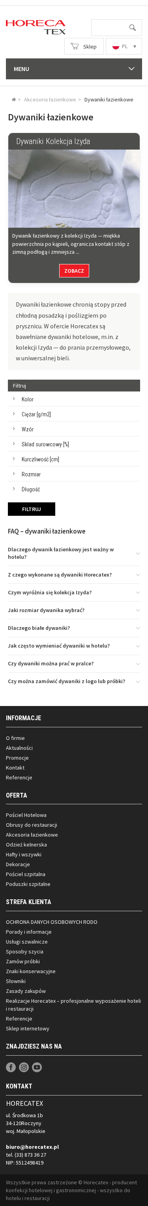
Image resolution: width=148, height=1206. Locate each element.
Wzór (28, 429)
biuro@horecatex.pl (32, 1146)
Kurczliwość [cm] (40, 459)
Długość (31, 489)
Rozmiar (31, 474)
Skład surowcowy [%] (45, 444)
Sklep (90, 46)
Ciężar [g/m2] (36, 414)
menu (21, 69)
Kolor (28, 399)
